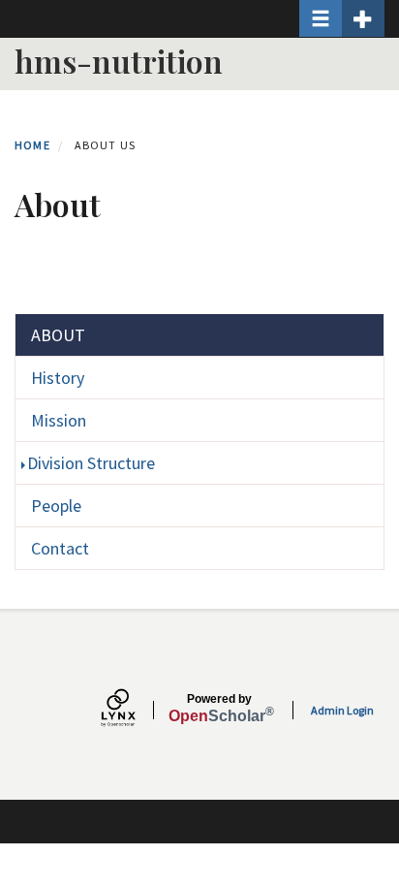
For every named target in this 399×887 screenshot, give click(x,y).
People (56, 505)
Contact (60, 548)
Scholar (219, 708)
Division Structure (91, 463)
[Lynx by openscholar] (135, 710)
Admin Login (342, 710)
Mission (58, 420)
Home (32, 145)
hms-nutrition (119, 60)
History (57, 377)
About (58, 335)
